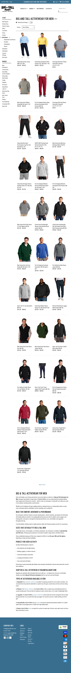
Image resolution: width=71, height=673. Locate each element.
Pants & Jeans (5, 26)
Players (4, 99)
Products (23, 8)
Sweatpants (7, 44)
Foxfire (3, 80)
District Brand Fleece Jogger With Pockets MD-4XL (59, 307)
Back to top (42, 484)
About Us (22, 631)
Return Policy (23, 637)
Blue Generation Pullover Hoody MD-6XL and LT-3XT (23, 103)
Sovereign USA (6, 104)
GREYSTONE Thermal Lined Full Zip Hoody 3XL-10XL (41, 144)
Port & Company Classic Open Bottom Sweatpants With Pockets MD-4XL (42, 104)
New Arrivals (40, 8)
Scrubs (4, 35)
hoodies (38, 602)
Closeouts (49, 8)
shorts (30, 608)
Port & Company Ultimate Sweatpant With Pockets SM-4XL (59, 185)
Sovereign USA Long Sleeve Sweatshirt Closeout (59, 103)
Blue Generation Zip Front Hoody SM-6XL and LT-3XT (23, 266)
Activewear (5, 37)
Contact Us (22, 628)
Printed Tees (5, 24)
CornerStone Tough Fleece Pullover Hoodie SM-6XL (41, 429)
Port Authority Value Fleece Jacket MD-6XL (59, 266)
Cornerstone (5, 69)
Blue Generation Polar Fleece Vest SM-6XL (24, 347)
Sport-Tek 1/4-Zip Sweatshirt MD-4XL (24, 307)
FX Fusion (4, 84)
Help (11, 2)
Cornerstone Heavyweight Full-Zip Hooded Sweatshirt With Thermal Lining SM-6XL (59, 226)
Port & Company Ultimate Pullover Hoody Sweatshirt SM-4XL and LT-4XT (23, 429)
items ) (65, 2)
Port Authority (5, 101)
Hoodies (6, 42)
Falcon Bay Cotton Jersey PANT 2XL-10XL (23, 62)
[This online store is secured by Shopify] (63, 628)
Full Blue (4, 82)
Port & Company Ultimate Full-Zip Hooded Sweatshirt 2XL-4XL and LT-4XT (41, 185)
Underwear (5, 51)
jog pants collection (37, 595)
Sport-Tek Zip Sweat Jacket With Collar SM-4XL (59, 347)
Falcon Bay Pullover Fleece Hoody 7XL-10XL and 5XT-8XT (42, 307)
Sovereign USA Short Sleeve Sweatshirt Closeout (59, 62)
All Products (5, 21)
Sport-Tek (4, 106)
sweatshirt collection (30, 582)
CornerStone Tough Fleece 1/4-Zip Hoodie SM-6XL (23, 469)
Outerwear (4, 48)
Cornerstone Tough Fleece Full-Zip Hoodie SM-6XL (59, 429)
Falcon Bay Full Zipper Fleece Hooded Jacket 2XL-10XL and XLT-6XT (24, 185)
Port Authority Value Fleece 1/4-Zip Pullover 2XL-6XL (24, 388)
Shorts (5, 46)
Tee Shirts (4, 30)
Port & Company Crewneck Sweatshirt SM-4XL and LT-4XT (41, 267)
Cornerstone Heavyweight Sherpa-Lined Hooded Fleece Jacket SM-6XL (42, 226)
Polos (3, 33)
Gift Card (30, 632)
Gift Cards (4, 57)
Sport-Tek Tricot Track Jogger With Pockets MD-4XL (42, 388)
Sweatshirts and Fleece (9, 39)
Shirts (3, 28)
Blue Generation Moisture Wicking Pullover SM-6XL (58, 144)
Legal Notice (31, 643)
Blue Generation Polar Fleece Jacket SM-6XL (42, 347)
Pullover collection (29, 589)
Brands (31, 8)
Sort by (18, 27)
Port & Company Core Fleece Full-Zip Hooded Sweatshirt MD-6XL (59, 389)
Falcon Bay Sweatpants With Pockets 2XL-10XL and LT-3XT (42, 62)
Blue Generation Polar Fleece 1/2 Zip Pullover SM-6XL (24, 225)
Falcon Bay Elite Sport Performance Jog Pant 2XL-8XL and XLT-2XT (24, 145)
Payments (22, 639)
